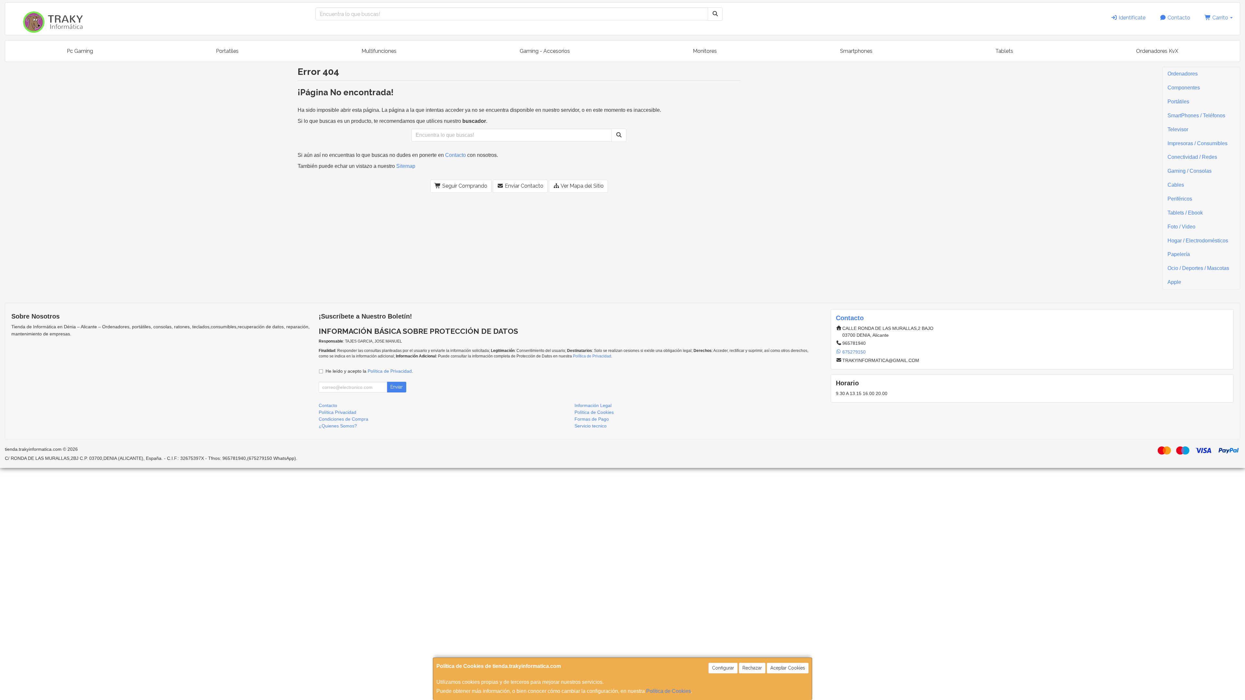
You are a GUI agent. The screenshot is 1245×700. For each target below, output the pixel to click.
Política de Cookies (668, 691)
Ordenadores (1183, 73)
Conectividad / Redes (1192, 157)
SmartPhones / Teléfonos (1196, 115)
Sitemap (405, 166)
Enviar (396, 387)
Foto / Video (1181, 226)
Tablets (1004, 51)
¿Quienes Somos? (338, 425)
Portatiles (227, 51)
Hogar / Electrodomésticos (1198, 240)
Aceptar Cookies (787, 668)
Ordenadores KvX (1157, 51)
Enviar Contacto (523, 186)
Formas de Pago (592, 419)
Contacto (1178, 18)
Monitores (705, 51)
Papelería (1179, 254)
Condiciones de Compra (343, 419)
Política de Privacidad (592, 356)
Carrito (1220, 18)
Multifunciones (379, 51)
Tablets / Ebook (1185, 213)
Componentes (1184, 87)
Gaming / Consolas (1190, 171)
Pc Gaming (80, 51)
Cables (1176, 185)
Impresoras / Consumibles (1197, 143)
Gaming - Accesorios (545, 51)
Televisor (1178, 129)
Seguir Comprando (464, 186)
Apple (1174, 282)
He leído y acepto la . (369, 371)
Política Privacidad (337, 412)
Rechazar (752, 668)
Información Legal (593, 405)
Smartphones (856, 51)
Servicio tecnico (591, 425)
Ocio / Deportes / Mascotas (1198, 268)
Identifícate (1131, 18)
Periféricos (1180, 199)
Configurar (723, 668)
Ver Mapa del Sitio (582, 186)
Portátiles (1178, 101)
